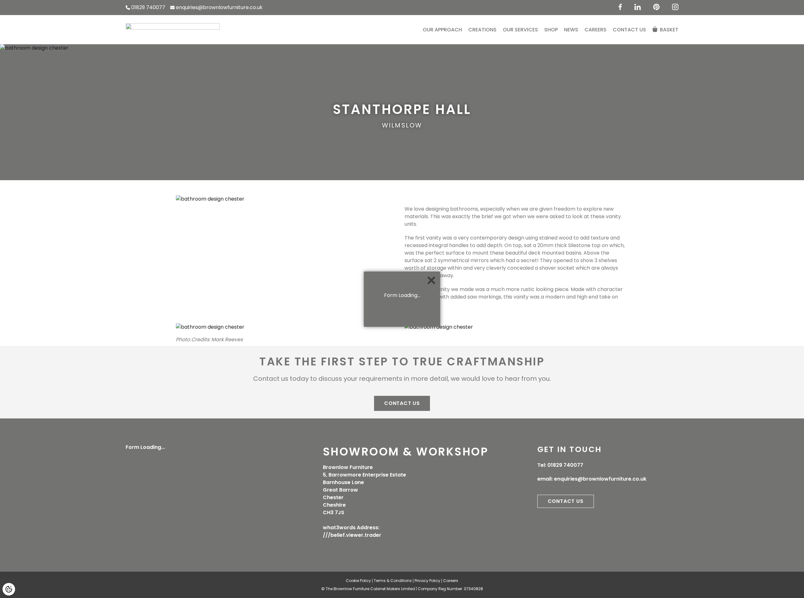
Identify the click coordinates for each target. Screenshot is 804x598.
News (571, 29)
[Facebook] (620, 7)
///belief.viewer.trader (352, 535)
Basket (669, 29)
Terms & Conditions (393, 580)
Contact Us (629, 29)
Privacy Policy (427, 580)
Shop (551, 29)
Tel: (560, 465)
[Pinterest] (656, 7)
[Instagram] (675, 7)
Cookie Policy (358, 580)
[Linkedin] (637, 7)
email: (591, 478)
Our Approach (442, 29)
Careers (595, 29)
